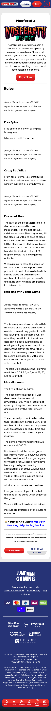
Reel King (12, 525)
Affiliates (25, 594)
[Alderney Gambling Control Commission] (25, 641)
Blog (45, 590)
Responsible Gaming (22, 587)
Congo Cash (37, 521)
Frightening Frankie (32, 525)
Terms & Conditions (14, 590)
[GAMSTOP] (37, 625)
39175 (22, 675)
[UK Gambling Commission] (17, 634)
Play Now (14, 550)
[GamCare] (13, 624)
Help (37, 587)
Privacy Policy (33, 590)
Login (26, 4)
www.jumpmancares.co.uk (25, 659)
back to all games (36, 550)
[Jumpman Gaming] (25, 580)
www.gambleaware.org (23, 657)
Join (36, 4)
